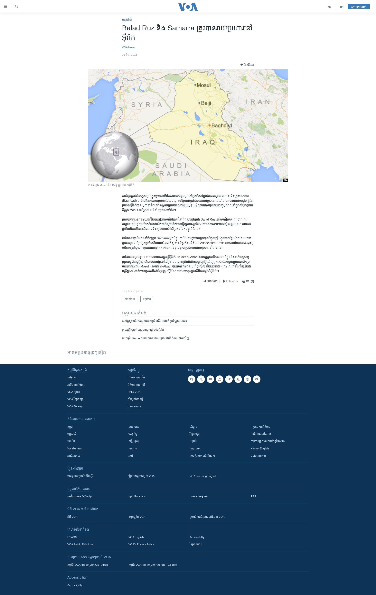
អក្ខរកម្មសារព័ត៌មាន (260, 426)
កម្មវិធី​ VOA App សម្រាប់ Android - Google (152, 564)
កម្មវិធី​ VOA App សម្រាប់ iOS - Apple (87, 564)
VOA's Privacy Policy (141, 544)
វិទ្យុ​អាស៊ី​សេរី (196, 544)
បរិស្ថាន (193, 426)
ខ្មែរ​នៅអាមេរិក (74, 448)
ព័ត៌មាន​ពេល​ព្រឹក (136, 377)
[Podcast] (247, 379)
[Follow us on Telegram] (229, 379)
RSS (253, 496)
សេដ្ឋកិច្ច (132, 434)
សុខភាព (132, 448)
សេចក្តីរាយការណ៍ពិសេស (202, 455)
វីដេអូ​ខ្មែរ (71, 377)
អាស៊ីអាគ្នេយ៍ (73, 455)
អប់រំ (130, 455)
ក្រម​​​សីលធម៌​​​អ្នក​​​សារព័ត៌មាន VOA (207, 516)
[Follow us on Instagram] (219, 379)
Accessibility (197, 537)
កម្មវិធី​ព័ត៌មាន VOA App (80, 496)
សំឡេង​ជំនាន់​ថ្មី (135, 399)
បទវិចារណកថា (258, 455)
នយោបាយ (133, 426)
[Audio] (330, 7)
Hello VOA (134, 391)
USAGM (72, 537)
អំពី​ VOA (72, 516)
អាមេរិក (71, 441)
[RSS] (238, 379)
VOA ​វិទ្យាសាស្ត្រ (75, 399)
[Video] (342, 7)
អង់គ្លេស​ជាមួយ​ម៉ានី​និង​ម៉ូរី (80, 476)
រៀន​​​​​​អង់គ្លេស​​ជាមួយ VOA (141, 476)
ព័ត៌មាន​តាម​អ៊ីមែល (199, 496)
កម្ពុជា (70, 426)
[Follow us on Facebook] (191, 379)
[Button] (247, 64)
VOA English (136, 537)
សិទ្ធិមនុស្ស (133, 441)
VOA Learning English (203, 476)
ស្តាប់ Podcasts (137, 496)
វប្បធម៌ (193, 441)
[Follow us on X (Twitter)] (201, 379)
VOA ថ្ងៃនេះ (73, 391)
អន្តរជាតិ (127, 19)
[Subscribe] (256, 379)
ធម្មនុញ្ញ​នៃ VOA (136, 516)
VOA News (128, 47)
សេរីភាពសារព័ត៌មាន (261, 434)
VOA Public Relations (80, 544)
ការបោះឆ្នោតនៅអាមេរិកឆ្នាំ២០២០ (268, 441)
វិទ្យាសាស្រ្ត (195, 434)
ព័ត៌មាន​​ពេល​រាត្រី (136, 384)
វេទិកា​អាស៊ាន (134, 406)
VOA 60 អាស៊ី (75, 406)
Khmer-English (260, 448)
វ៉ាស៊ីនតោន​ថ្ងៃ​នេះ (76, 384)
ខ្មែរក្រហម (195, 448)
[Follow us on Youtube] (210, 379)
